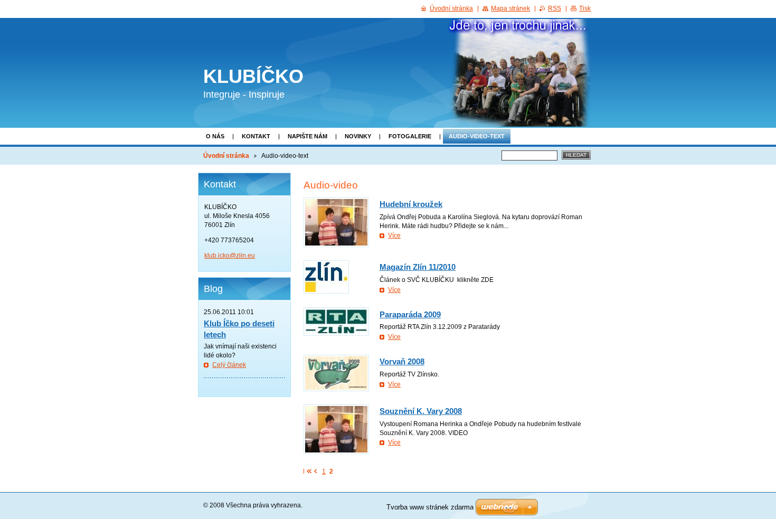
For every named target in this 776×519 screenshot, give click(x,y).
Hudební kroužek (411, 204)
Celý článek (229, 365)
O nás (215, 136)
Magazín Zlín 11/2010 (418, 266)
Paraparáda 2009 (410, 314)
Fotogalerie (410, 136)
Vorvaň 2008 (402, 361)
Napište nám (307, 136)
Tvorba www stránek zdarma (430, 507)
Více (394, 235)
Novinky (358, 136)
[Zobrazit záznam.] (336, 222)
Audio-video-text (477, 136)
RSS (554, 8)
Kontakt (256, 136)
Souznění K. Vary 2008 (421, 411)
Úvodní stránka (226, 155)
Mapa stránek (510, 8)
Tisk (585, 8)
